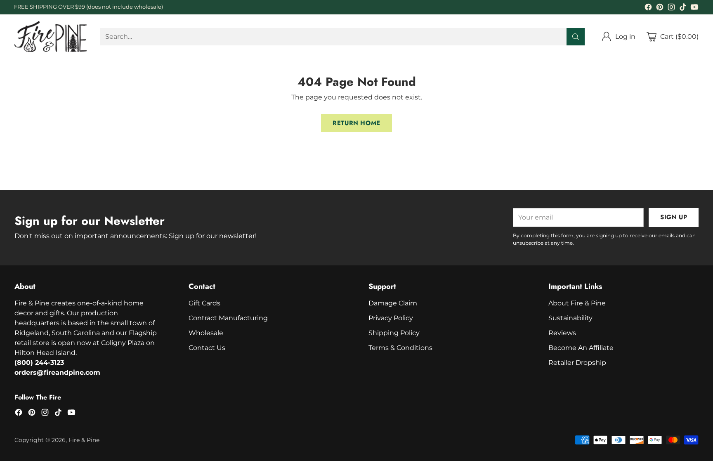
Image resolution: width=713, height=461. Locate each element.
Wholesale (206, 333)
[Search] (576, 36)
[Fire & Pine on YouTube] (694, 8)
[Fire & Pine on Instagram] (671, 8)
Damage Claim (392, 303)
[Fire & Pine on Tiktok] (683, 8)
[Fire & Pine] (50, 36)
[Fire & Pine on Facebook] (648, 8)
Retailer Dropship (577, 362)
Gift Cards (204, 303)
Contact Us (207, 348)
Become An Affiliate (581, 348)
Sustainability (570, 318)
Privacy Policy (390, 318)
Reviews (562, 333)
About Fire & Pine (577, 303)
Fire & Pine (83, 440)
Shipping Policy (394, 333)
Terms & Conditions (400, 348)
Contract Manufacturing (228, 318)
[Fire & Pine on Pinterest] (660, 8)
